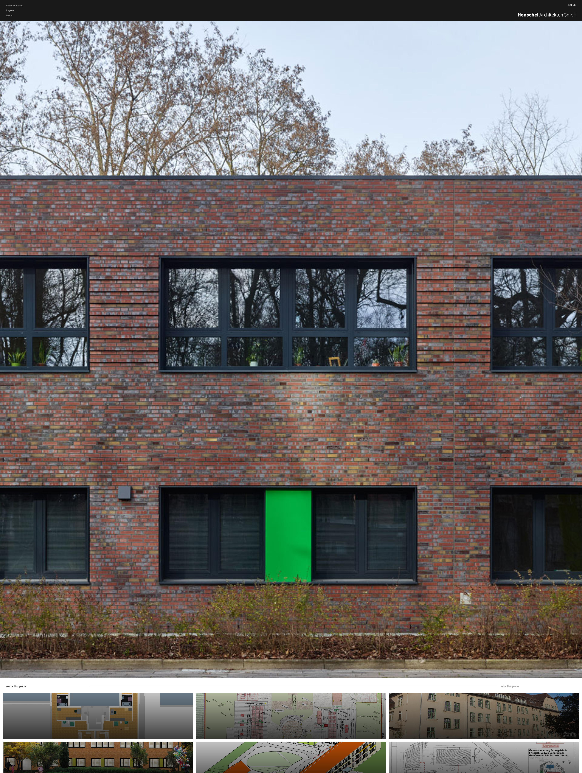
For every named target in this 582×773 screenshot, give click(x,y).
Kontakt (9, 15)
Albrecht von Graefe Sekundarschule (484, 770)
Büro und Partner (14, 5)
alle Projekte (509, 686)
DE (574, 5)
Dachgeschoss (98, 721)
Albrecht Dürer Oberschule (484, 721)
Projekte (10, 10)
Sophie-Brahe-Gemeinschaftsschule (291, 770)
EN (570, 5)
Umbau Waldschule (291, 721)
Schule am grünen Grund (98, 770)
